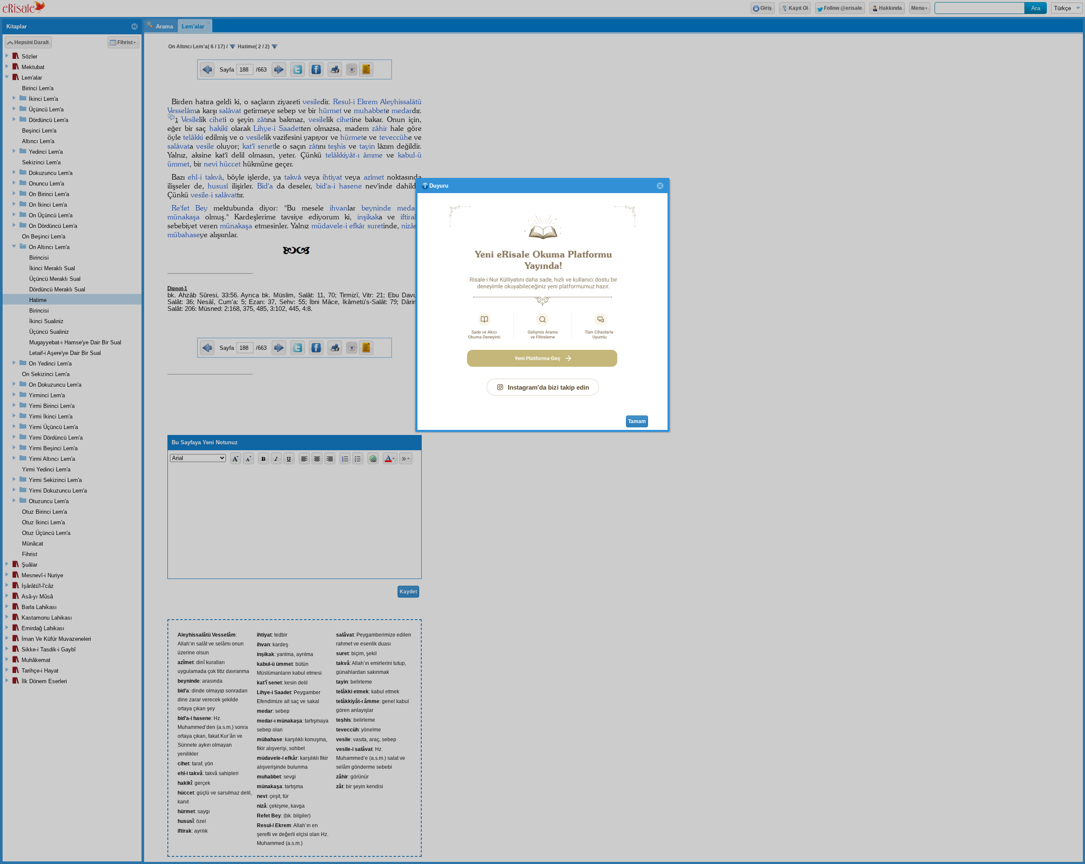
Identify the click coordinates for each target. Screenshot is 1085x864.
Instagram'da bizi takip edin (548, 387)
